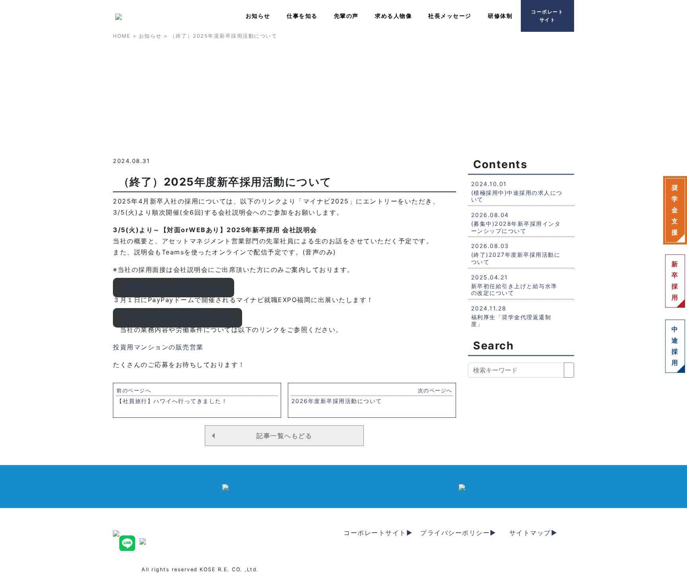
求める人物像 (393, 15)
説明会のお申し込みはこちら (173, 287)
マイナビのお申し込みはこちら (177, 318)
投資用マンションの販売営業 (158, 347)
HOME (121, 36)
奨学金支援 (675, 210)
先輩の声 (346, 15)
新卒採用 (675, 281)
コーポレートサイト (547, 16)
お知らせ (258, 15)
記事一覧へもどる (284, 436)
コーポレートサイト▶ (378, 533)
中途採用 (675, 346)
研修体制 (500, 15)
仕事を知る (302, 15)
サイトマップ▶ (533, 533)
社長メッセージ (450, 15)
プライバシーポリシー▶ (458, 533)
